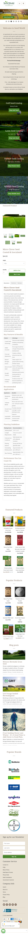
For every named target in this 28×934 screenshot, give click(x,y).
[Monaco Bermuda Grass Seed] (14, 655)
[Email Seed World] (15, 904)
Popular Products (14, 580)
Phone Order (6, 874)
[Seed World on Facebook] (7, 904)
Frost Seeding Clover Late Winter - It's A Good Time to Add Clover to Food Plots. (14, 735)
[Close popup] (18, 923)
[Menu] (19, 3)
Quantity (4, 269)
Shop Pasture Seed (8, 17)
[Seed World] (9, 4)
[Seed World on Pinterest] (13, 904)
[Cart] (23, 3)
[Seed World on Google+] (10, 904)
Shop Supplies (7, 19)
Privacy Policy (6, 894)
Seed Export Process (8, 872)
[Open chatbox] (3, 931)
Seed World (9, 915)
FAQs (4, 867)
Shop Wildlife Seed (14, 193)
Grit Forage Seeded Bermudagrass (10, 694)
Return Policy (6, 869)
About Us (5, 889)
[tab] (6, 283)
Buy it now (17, 274)
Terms (4, 892)
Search (4, 887)
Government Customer (8, 880)
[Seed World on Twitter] (4, 904)
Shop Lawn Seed (14, 138)
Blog (4, 897)
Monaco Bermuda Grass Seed (12, 663)
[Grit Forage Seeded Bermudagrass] (14, 684)
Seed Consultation (7, 877)
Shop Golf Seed (14, 110)
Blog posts (14, 645)
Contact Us (5, 864)
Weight (4, 260)
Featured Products (14, 509)
